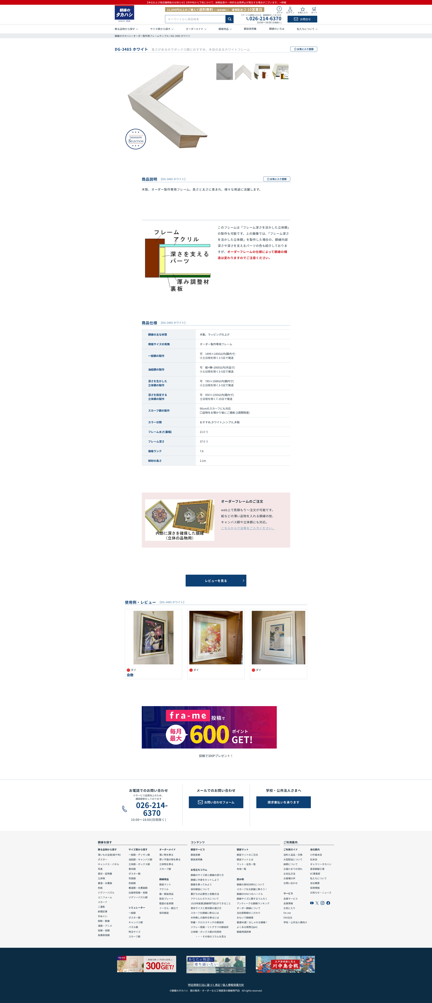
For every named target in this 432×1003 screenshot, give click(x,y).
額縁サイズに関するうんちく (252, 898)
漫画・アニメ (105, 925)
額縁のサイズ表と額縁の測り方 (207, 875)
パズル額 (133, 927)
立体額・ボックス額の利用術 (206, 931)
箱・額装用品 (166, 894)
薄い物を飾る (166, 854)
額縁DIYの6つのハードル (250, 894)
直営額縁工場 (317, 869)
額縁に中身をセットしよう (205, 879)
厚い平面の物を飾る (170, 859)
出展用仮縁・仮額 (138, 892)
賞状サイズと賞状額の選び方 (206, 908)
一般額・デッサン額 (139, 854)
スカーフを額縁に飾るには (205, 912)
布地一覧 (241, 869)
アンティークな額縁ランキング (253, 903)
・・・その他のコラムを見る (208, 936)
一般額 (132, 912)
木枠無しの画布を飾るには (205, 917)
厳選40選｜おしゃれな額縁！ (252, 922)
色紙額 (132, 883)
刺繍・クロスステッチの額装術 (207, 922)
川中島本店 (316, 854)
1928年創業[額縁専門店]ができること (211, 903)
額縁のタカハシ (123, 36)
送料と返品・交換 (293, 854)
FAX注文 (288, 917)
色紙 (100, 887)
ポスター (102, 859)
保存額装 (164, 912)
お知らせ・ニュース (320, 892)
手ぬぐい (102, 916)
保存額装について (200, 889)
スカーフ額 (134, 936)
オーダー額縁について (248, 908)
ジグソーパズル (106, 892)
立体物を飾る (166, 864)
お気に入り (289, 908)
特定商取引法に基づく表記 (204, 985)
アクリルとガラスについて (205, 898)
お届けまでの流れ (293, 869)
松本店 (313, 859)
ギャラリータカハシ (320, 864)
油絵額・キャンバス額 (140, 859)
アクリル (164, 889)
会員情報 (288, 903)
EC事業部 (315, 873)
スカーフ (102, 902)
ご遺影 (101, 906)
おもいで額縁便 (245, 917)
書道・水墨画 (105, 883)
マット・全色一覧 (246, 864)
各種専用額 (104, 935)
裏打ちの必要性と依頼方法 (205, 894)
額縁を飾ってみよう (201, 884)
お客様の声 (289, 878)
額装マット (165, 884)
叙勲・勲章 (104, 921)
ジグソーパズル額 (138, 897)
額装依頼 (195, 854)
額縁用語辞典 (244, 931)
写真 (100, 869)
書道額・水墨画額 (138, 887)
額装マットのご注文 (247, 854)
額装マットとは (245, 859)
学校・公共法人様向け (295, 922)
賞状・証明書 (105, 873)
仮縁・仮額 (104, 930)
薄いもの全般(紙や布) (109, 854)
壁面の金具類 (166, 903)
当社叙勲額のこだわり (248, 912)
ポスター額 (134, 873)
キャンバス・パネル (108, 864)
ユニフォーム (105, 897)
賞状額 (132, 869)
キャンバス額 (136, 922)
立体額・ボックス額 (139, 864)
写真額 (132, 878)
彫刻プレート (166, 898)
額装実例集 (196, 859)
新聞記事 (102, 911)
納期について (291, 864)
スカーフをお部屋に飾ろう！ (252, 889)
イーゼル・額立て (168, 908)
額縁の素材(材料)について (250, 884)
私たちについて (318, 878)
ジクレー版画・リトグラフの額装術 (209, 927)
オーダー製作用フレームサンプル (151, 36)
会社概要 (315, 883)
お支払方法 (289, 873)
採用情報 (315, 887)
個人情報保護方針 (233, 985)
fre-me (287, 912)
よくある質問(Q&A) (247, 927)
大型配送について (293, 859)
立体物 (101, 878)
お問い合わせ (291, 883)
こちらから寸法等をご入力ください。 (248, 528)
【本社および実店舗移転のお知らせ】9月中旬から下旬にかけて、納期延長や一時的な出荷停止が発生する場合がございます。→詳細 (216, 2)
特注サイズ (134, 931)
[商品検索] (230, 19)
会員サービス (291, 898)
